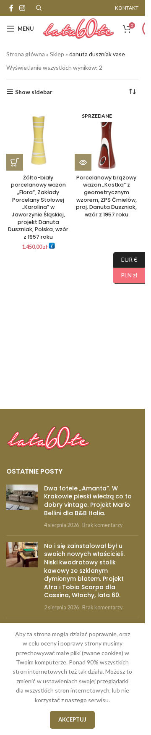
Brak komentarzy (102, 525)
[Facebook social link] (11, 8)
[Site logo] (78, 28)
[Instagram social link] (22, 8)
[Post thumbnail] (22, 507)
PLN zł (125, 275)
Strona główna (25, 54)
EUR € (125, 259)
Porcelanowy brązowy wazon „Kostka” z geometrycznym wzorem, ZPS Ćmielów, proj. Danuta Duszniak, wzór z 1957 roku (106, 196)
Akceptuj (72, 719)
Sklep (57, 54)
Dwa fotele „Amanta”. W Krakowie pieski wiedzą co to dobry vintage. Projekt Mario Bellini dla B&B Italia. (88, 500)
